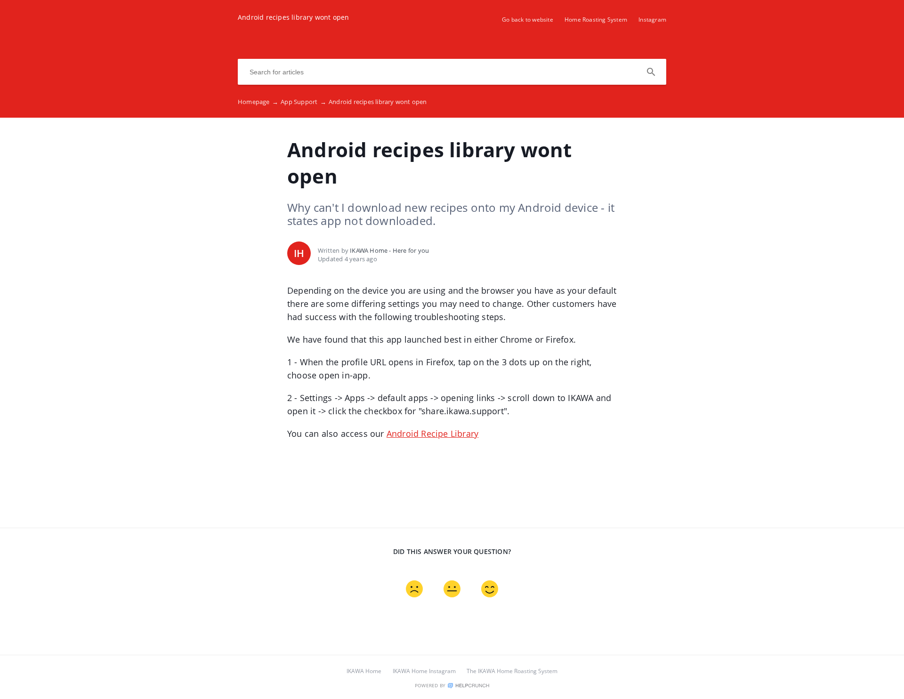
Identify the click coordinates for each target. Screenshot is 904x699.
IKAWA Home (364, 671)
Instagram (652, 20)
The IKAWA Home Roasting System (512, 671)
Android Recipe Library (432, 433)
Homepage (258, 101)
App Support (303, 101)
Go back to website (527, 20)
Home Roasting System (596, 20)
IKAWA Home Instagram (424, 671)
